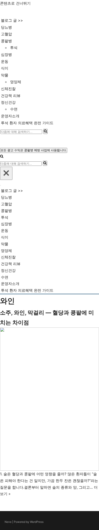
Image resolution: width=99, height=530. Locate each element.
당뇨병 (6, 27)
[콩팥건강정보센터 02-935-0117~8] (20, 12)
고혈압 (6, 34)
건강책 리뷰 (10, 95)
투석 (13, 47)
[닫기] (6, 173)
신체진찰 (8, 88)
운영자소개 (10, 116)
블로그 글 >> (12, 20)
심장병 (6, 54)
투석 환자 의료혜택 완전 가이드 (27, 123)
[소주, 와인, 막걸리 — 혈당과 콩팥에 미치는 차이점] (49, 399)
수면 (13, 109)
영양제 (15, 81)
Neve (8, 522)
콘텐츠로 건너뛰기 (15, 3)
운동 (4, 61)
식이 (4, 68)
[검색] (45, 131)
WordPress (37, 522)
